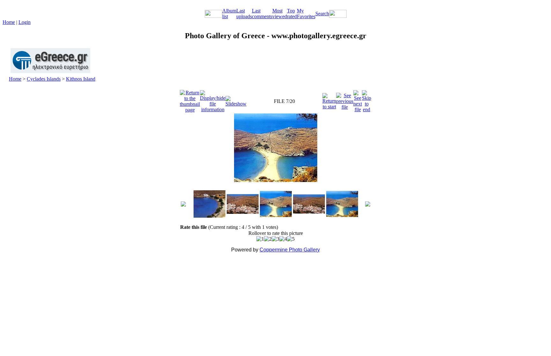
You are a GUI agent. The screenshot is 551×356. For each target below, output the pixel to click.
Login (24, 22)
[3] (275, 239)
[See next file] (357, 99)
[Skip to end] (366, 99)
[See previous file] (344, 99)
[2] (268, 239)
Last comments (262, 13)
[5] (291, 239)
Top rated (292, 13)
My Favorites (306, 13)
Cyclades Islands (44, 79)
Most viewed (279, 13)
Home (9, 22)
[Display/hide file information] (212, 99)
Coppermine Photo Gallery (290, 249)
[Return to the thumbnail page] (190, 99)
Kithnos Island (80, 79)
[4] (283, 239)
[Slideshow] (235, 99)
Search (322, 13)
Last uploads (244, 13)
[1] (260, 239)
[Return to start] (329, 99)
